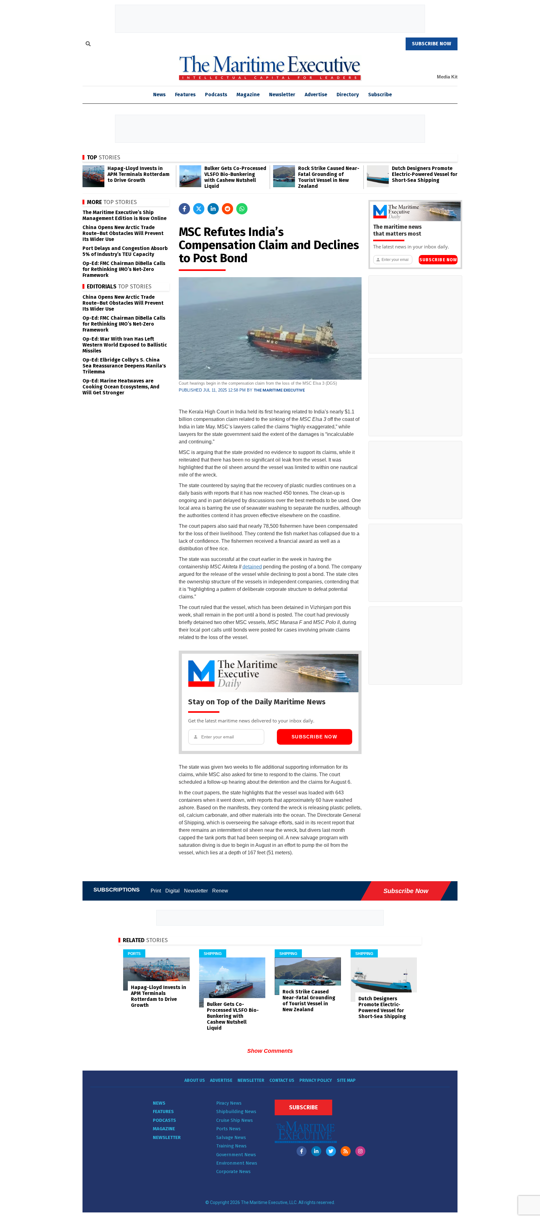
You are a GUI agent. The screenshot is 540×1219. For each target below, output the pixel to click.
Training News (231, 1146)
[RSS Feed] (346, 1151)
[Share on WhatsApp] (242, 208)
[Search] (88, 44)
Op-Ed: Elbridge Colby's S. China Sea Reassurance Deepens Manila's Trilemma (124, 366)
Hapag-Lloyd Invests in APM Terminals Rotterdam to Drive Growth (138, 174)
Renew (220, 890)
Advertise (316, 94)
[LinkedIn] (316, 1151)
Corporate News (233, 1171)
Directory (348, 94)
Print (156, 890)
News (159, 1103)
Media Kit (447, 76)
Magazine (248, 94)
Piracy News (229, 1103)
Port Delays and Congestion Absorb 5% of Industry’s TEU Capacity (125, 251)
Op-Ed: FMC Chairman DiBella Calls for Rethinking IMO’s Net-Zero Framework (123, 269)
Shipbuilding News (236, 1111)
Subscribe (380, 94)
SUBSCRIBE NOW (431, 44)
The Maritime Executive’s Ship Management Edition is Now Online (124, 215)
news (159, 94)
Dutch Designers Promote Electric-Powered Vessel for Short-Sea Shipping (425, 174)
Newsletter (282, 94)
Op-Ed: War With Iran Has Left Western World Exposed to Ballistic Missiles (124, 345)
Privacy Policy (315, 1080)
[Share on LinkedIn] (213, 208)
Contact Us (281, 1080)
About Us (194, 1080)
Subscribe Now (314, 736)
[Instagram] (360, 1151)
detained (252, 566)
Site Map (346, 1080)
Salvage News (231, 1137)
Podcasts (216, 94)
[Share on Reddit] (227, 208)
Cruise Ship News (234, 1120)
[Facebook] (302, 1151)
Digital (172, 890)
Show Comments (270, 1051)
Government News (236, 1154)
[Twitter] (331, 1151)
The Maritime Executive (279, 390)
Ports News (228, 1129)
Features (185, 94)
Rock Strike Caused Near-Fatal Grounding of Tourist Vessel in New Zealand (328, 177)
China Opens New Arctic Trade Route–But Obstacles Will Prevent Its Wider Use (122, 233)
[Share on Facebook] (184, 208)
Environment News (236, 1163)
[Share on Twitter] (198, 208)
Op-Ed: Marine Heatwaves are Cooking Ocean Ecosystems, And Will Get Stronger (120, 387)
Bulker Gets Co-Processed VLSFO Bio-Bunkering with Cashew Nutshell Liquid (235, 177)
